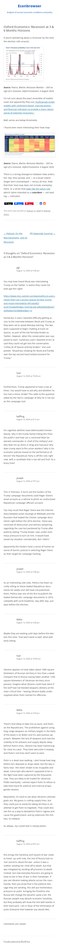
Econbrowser (29, 6)
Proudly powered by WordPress (17, 941)
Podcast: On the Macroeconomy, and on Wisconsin (15, 237)
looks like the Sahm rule (38, 188)
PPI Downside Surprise (42, 233)
